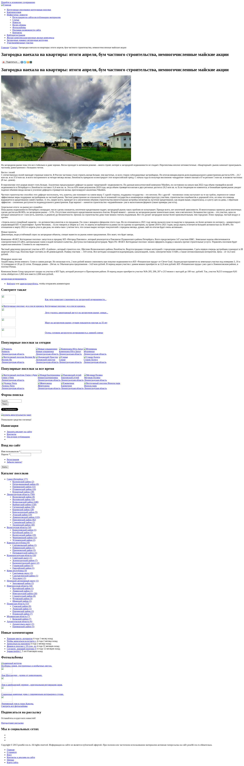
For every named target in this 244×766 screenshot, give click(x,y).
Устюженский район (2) (23, 540)
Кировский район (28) (23, 509)
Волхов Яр (7, 359)
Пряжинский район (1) (23, 548)
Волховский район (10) (23, 499)
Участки (20, 43)
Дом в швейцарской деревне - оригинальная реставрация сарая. (31, 685)
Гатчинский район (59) (23, 507)
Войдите (11, 283)
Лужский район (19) (22, 514)
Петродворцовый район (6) (25, 484)
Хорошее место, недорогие (20, 638)
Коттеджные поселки (29, 9)
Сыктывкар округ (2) (22, 573)
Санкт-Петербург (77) (17, 479)
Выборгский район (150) (24, 504)
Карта (14, 12)
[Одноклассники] (27, 62)
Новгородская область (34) (19, 586)
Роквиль (6, 351)
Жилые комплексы (30, 37)
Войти (16, 35)
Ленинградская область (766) (21, 494)
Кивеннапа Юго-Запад (70, 351)
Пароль (5, 454)
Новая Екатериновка (48, 377)
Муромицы (89, 351)
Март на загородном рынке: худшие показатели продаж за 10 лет (76, 322)
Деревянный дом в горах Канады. (17, 703)
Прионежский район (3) (24, 550)
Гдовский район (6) (21, 606)
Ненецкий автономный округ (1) (23, 581)
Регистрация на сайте (36, 17)
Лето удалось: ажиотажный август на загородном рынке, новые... (76, 312)
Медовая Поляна (92, 377)
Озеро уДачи (8, 377)
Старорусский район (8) (24, 596)
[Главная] (6, 5)
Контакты (17, 32)
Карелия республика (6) (18, 542)
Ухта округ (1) (19, 578)
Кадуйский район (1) (22, 532)
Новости (16, 22)
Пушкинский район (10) (24, 489)
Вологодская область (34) (19, 527)
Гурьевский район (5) (22, 565)
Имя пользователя (10, 451)
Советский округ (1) (22, 558)
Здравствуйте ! (14, 651)
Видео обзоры (19, 25)
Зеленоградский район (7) (24, 560)
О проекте (12, 752)
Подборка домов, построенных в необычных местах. (26, 666)
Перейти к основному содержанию (18, 2)
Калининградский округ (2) (25, 563)
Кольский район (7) (21, 619)
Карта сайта (12, 762)
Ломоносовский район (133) (26, 517)
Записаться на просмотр (18, 643)
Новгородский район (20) (24, 593)
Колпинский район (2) (23, 481)
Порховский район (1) (23, 611)
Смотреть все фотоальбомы (14, 706)
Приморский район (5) (23, 626)
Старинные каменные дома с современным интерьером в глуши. (32, 694)
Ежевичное (66, 386)
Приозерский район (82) (24, 520)
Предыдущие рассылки (12, 723)
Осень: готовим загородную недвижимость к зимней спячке (74, 332)
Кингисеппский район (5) (24, 512)
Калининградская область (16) (21, 555)
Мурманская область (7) (18, 616)
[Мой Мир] (30, 62)
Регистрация (13, 459)
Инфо (17, 15)
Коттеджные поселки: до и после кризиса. (65, 306)
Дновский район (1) (22, 609)
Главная (5, 47)
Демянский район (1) (22, 591)
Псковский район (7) (22, 614)
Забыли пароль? (14, 462)
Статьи (15, 20)
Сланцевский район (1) (23, 522)
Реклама (26, 30)
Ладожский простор (45, 359)
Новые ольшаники (45, 351)
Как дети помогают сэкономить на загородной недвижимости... (75, 299)
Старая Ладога (91, 359)
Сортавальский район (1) (24, 545)
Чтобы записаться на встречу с (21, 641)
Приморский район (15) (23, 487)
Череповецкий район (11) (24, 537)
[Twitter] (24, 62)
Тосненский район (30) (23, 525)
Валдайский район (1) (23, 588)
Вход (9, 755)
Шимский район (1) (21, 601)
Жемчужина (43, 386)
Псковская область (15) (18, 603)
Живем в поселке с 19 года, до (21, 646)
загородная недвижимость (13, 279)
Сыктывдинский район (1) (25, 575)
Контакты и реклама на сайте (21, 757)
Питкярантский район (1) (24, 553)
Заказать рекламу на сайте (19, 431)
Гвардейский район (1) (23, 568)
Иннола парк (90, 386)
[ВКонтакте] (21, 62)
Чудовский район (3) (22, 598)
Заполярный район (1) (23, 583)
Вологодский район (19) (24, 535)
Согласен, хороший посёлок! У (22, 649)
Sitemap (10, 760)
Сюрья (62, 359)
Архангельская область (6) (19, 621)
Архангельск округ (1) (23, 624)
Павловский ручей (70, 377)
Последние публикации (18, 437)
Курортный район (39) (23, 492)
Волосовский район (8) (23, 497)
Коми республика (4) (17, 570)
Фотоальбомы (19, 27)
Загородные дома (27, 40)
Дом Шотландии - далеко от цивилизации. (21, 675)
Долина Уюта (8, 386)
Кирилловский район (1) (24, 530)
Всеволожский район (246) (25, 502)
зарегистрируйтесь (29, 283)
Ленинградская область (13, 354)
